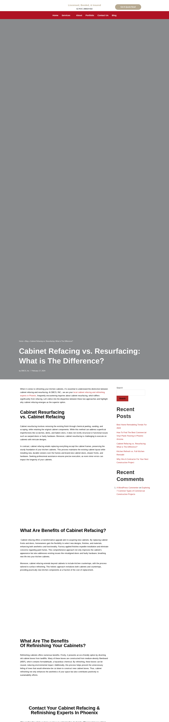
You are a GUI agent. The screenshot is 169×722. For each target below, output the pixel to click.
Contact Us (102, 15)
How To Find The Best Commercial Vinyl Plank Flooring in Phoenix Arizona (131, 435)
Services (66, 15)
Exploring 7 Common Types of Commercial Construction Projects (133, 491)
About (79, 15)
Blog (114, 15)
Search (120, 388)
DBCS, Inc (25, 371)
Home (55, 15)
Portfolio (90, 15)
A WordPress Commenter (128, 488)
